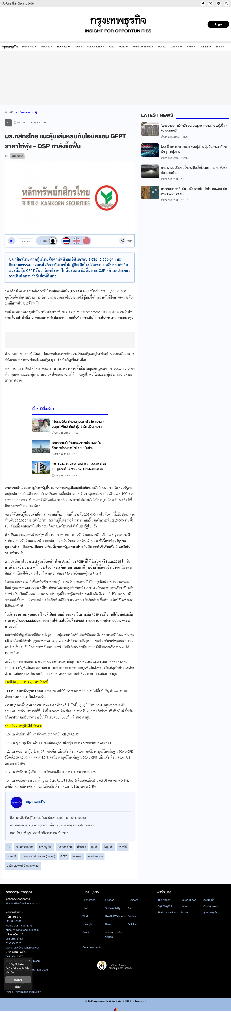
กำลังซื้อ (81, 847)
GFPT (63, 856)
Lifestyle (175, 46)
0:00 (23, 241)
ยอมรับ (18, 979)
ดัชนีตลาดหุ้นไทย (25, 847)
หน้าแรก (9, 112)
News (190, 46)
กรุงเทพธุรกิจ (165, 906)
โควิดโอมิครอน (95, 856)
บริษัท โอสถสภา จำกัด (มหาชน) (38, 856)
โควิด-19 (11, 856)
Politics (162, 46)
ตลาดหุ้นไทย (45, 847)
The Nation (164, 900)
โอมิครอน (77, 856)
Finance (45, 46)
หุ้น (36, 112)
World (122, 46)
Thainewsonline (167, 912)
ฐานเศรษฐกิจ (210, 912)
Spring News (210, 906)
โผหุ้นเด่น (109, 847)
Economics (28, 46)
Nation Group (188, 900)
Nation (184, 906)
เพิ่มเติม (9, 972)
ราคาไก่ (123, 847)
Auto (111, 46)
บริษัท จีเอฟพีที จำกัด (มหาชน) (23, 865)
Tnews (184, 912)
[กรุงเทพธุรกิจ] (10, 46)
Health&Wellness (141, 46)
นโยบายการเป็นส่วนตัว (113, 934)
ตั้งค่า (18, 986)
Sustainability (94, 46)
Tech (77, 46)
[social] (203, 3)
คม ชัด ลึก (208, 900)
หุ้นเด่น (95, 847)
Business (62, 46)
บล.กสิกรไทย (65, 847)
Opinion (204, 46)
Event (219, 46)
